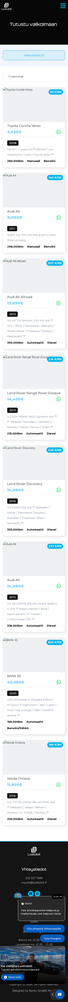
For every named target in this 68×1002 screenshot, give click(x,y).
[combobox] (34, 77)
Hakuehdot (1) (34, 55)
